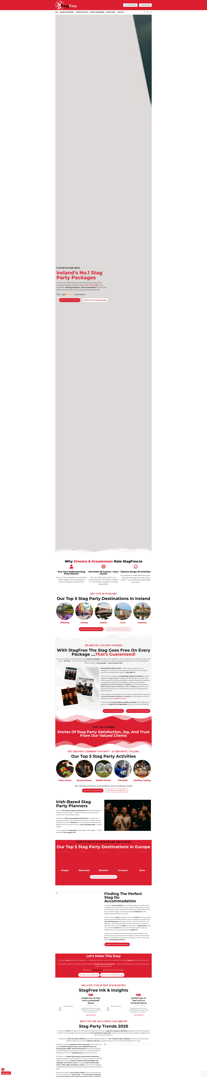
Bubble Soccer (103, 780)
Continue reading (91, 1015)
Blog (90, 994)
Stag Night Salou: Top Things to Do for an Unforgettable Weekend (90, 1000)
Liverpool (104, 696)
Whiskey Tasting (142, 780)
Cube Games (64, 780)
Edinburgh (119, 696)
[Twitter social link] (147, 12)
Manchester (111, 696)
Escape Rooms (84, 780)
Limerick (142, 622)
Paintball (123, 780)
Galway (84, 622)
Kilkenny (65, 622)
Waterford (120, 686)
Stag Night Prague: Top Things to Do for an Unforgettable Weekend (138, 1000)
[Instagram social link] (150, 12)
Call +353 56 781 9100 (130, 5)
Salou (142, 870)
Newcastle (84, 870)
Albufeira (103, 870)
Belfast (128, 696)
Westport (128, 684)
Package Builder (145, 5)
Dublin (103, 622)
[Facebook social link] (144, 12)
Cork (122, 622)
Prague (65, 870)
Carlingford (104, 684)
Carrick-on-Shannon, (116, 684)
